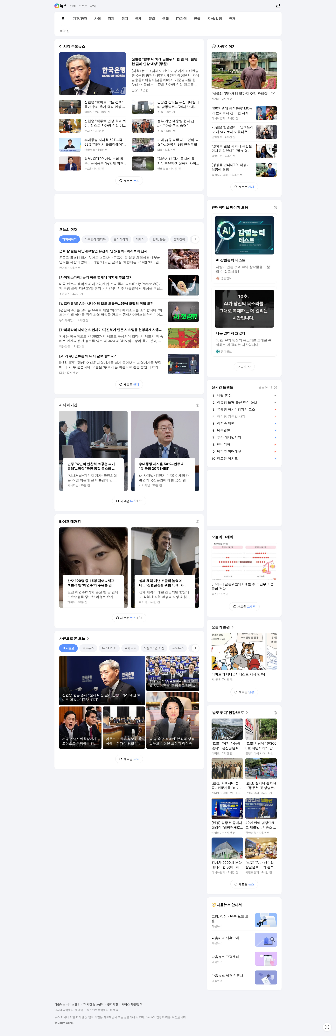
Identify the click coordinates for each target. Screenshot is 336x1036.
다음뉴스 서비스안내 (67, 1004)
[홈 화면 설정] (327, 1027)
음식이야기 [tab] (121, 239)
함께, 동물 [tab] (159, 239)
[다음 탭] (195, 239)
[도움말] (197, 405)
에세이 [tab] (140, 239)
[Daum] (57, 6)
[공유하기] (278, 6)
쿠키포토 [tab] (130, 648)
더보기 (242, 366)
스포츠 (83, 6)
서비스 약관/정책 (132, 1004)
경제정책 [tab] (179, 239)
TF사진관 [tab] (68, 648)
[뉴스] (63, 6)
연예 (73, 6)
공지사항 (112, 1004)
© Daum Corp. (64, 1022)
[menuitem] (63, 18)
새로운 (131, 181)
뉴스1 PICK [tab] (109, 648)
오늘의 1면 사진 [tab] (154, 648)
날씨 (93, 6)
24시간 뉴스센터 (93, 1004)
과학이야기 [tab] (69, 239)
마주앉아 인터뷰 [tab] (95, 239)
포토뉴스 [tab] (88, 648)
